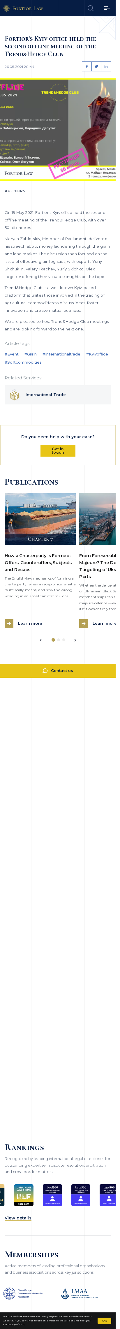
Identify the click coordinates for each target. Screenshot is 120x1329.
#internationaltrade (61, 354)
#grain (30, 354)
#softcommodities (23, 362)
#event (12, 354)
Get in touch (58, 451)
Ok (104, 1321)
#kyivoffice (97, 354)
